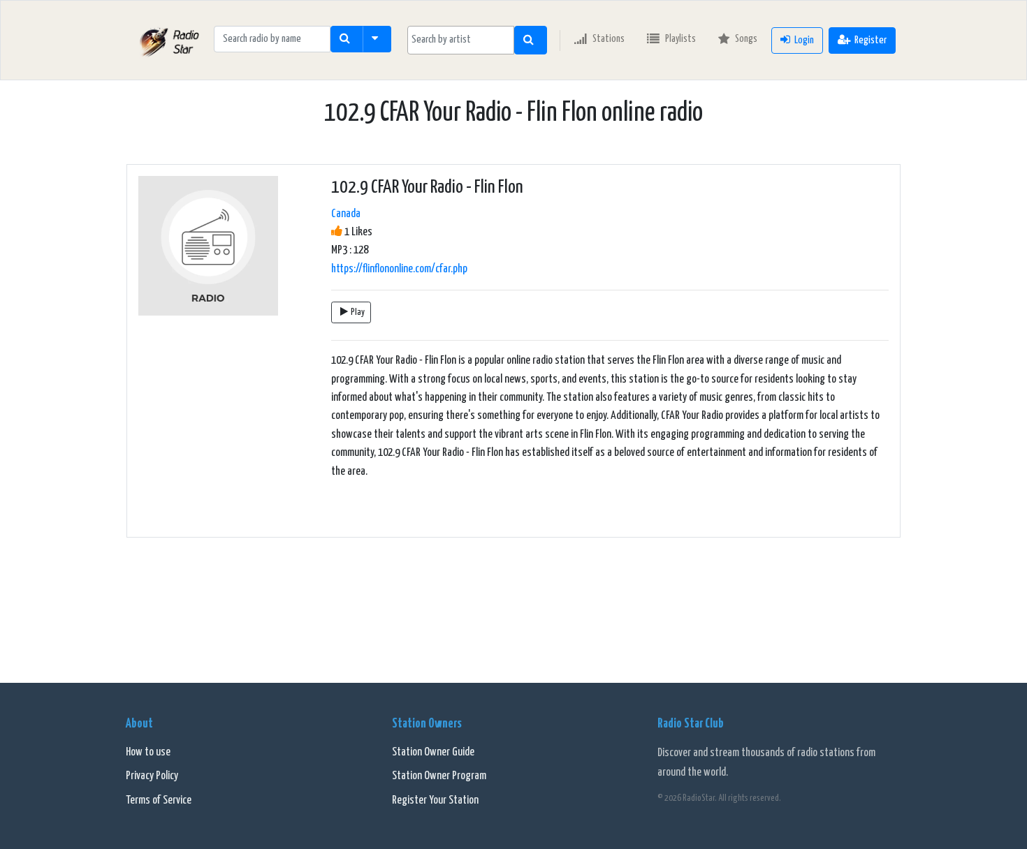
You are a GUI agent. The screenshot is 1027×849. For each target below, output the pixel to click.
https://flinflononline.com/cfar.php (399, 269)
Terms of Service (158, 800)
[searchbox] (460, 39)
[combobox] (460, 40)
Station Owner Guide (433, 752)
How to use (148, 752)
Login (804, 40)
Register (870, 40)
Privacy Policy (152, 776)
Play (358, 312)
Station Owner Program (439, 776)
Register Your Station (435, 800)
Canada (345, 214)
